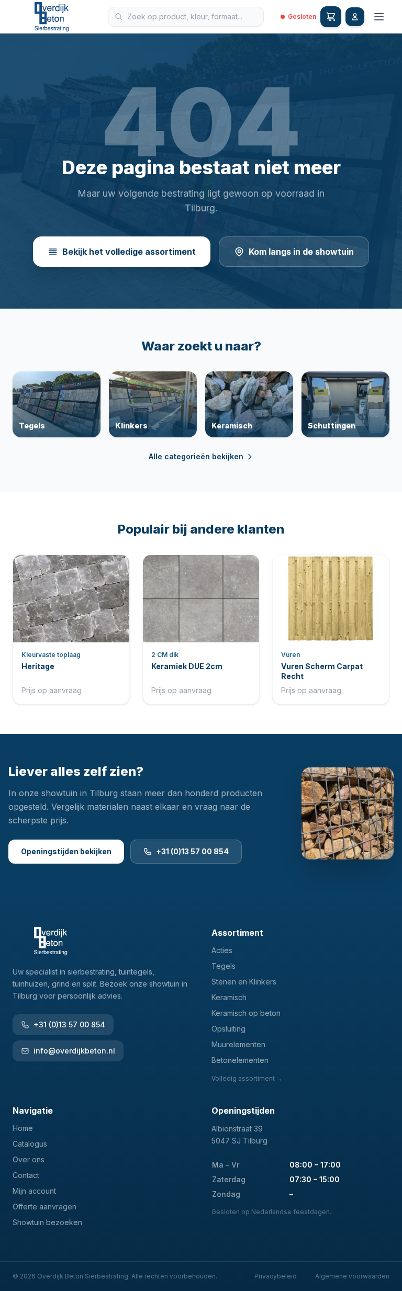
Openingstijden (243, 1110)
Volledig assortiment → (247, 1078)
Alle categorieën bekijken (196, 456)
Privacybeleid (275, 1276)
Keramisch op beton (246, 1013)
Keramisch (229, 997)
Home (23, 1128)
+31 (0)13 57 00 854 (192, 851)
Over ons (28, 1159)
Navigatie (33, 1110)
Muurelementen (238, 1044)
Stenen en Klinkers (243, 981)
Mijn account (34, 1190)
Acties (221, 950)
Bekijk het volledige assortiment (129, 251)
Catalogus (30, 1143)
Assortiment (237, 932)
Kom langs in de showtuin (301, 251)
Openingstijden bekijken (66, 851)
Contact (26, 1175)
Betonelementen (240, 1060)
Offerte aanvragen (44, 1206)
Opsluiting (228, 1028)
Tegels (223, 965)
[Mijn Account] (354, 16)
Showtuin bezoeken (47, 1222)
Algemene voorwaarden (352, 1276)
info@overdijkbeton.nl (74, 1050)
